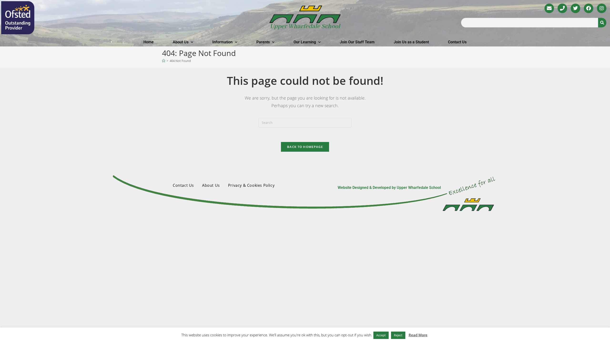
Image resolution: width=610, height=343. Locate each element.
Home (148, 42)
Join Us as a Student (411, 42)
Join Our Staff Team (357, 42)
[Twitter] (575, 8)
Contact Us (457, 42)
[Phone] (562, 8)
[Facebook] (588, 8)
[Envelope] (549, 8)
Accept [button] (381, 335)
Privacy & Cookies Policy (251, 185)
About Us (180, 42)
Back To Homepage (305, 147)
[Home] (163, 61)
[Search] (602, 22)
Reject (398, 335)
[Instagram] (601, 8)
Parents (263, 42)
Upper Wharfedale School (305, 26)
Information (222, 42)
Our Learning (305, 42)
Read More (418, 335)
